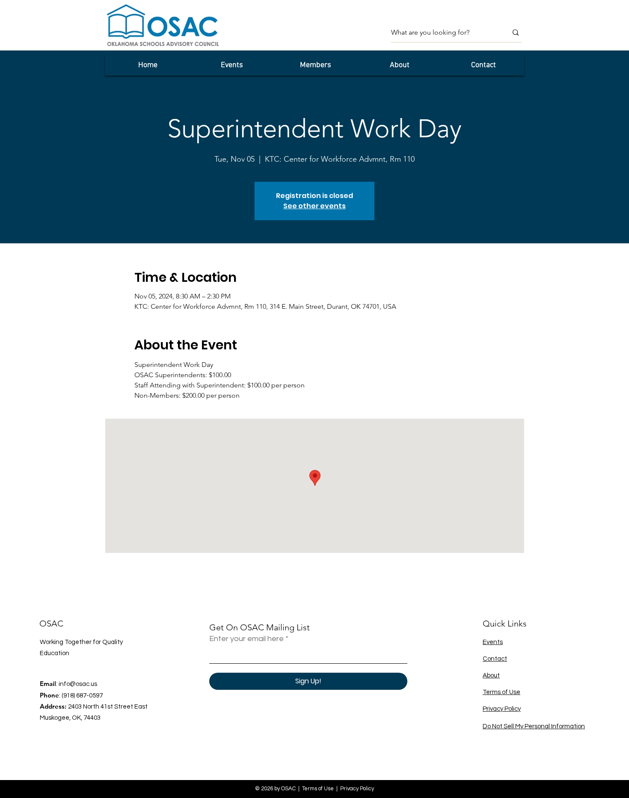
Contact (495, 659)
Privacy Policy (502, 709)
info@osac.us (78, 684)
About (491, 675)
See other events (314, 206)
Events (493, 642)
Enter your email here (246, 639)
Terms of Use (501, 692)
